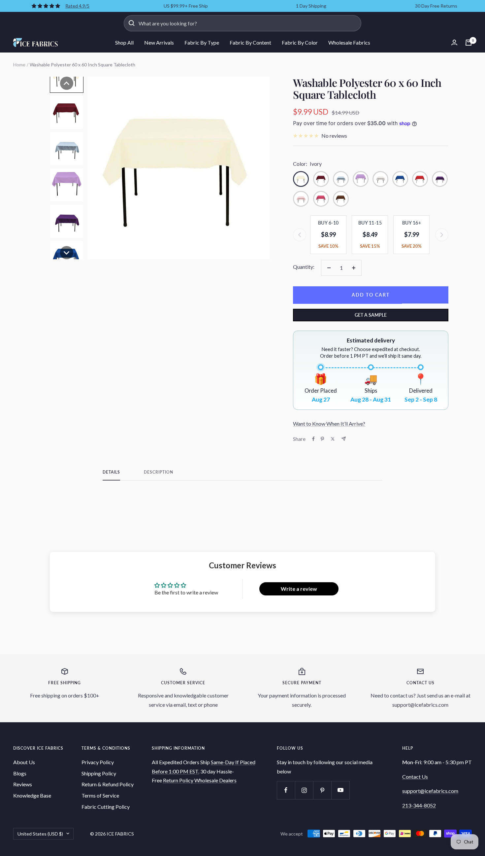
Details (111, 472)
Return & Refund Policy (107, 784)
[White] (380, 179)
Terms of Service (100, 795)
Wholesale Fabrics (349, 42)
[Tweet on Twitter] (333, 439)
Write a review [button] (299, 589)
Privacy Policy (97, 762)
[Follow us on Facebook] (286, 790)
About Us (24, 762)
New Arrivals (159, 42)
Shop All (124, 42)
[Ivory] (301, 179)
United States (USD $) (40, 834)
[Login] (454, 42)
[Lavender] (361, 179)
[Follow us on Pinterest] (322, 790)
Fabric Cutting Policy (105, 806)
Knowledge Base (32, 795)
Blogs (19, 773)
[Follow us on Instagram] (304, 790)
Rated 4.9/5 (77, 6)
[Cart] (468, 43)
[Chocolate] (341, 199)
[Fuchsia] (321, 199)
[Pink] (301, 199)
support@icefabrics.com (430, 791)
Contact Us (415, 776)
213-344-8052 (419, 805)
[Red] (420, 179)
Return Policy (178, 780)
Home (19, 64)
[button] (66, 83)
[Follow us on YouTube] (340, 790)
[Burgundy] (321, 179)
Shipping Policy (98, 773)
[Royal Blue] (400, 179)
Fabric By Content (250, 42)
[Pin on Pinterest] (322, 439)
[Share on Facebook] (313, 439)
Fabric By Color (300, 42)
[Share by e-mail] (343, 439)
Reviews (22, 784)
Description (158, 472)
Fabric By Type (201, 42)
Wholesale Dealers (215, 780)
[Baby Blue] (341, 179)
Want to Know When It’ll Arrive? (329, 423)
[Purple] (440, 179)
